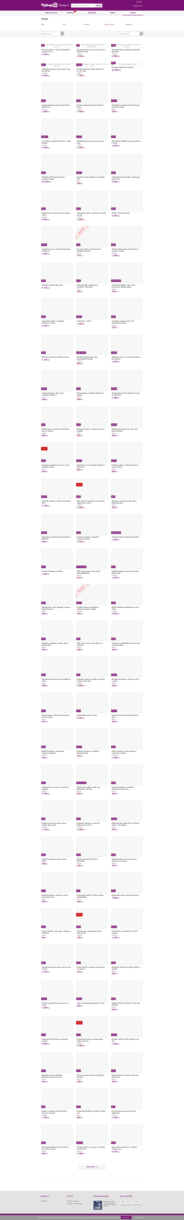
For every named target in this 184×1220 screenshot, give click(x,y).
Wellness (129, 24)
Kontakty (139, 2)
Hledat (98, 5)
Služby (133, 13)
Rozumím (126, 1217)
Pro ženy (87, 24)
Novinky (71, 12)
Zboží (112, 13)
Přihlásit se (136, 6)
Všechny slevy (51, 13)
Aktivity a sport (109, 24)
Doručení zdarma (73, 1201)
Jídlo (64, 24)
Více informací (139, 1217)
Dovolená (92, 13)
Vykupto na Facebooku (75, 1203)
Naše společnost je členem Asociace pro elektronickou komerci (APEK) (109, 1204)
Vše (42, 24)
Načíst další (90, 1167)
